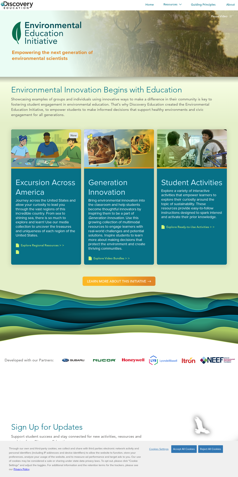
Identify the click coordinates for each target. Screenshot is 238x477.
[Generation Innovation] (119, 149)
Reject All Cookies (210, 448)
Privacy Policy (21, 469)
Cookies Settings (159, 448)
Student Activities (191, 182)
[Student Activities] (192, 149)
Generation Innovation (108, 187)
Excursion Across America (45, 187)
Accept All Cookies (184, 448)
